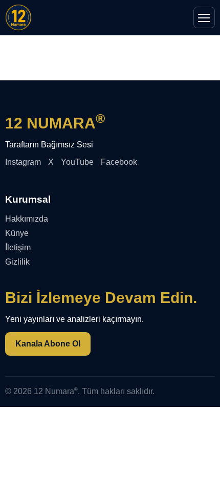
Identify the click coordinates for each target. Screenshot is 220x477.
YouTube (77, 162)
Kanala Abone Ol (47, 343)
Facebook (119, 162)
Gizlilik (17, 261)
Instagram (23, 162)
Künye (17, 233)
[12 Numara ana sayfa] (18, 17)
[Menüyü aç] (204, 17)
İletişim (18, 247)
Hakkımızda (26, 218)
